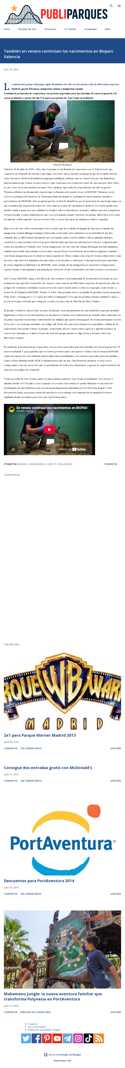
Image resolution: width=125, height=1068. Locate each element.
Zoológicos (64, 464)
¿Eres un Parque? (37, 1026)
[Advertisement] (62, 599)
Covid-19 (51, 464)
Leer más (115, 748)
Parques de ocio (27, 29)
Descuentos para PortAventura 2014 (39, 880)
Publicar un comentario (35, 1012)
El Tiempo (70, 29)
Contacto (33, 1023)
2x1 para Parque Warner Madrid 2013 (40, 735)
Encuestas (50, 29)
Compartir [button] (110, 464)
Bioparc (22, 464)
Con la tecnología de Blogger (64, 1054)
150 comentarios (31, 748)
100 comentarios (31, 780)
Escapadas (91, 29)
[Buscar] (111, 6)
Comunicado (36, 464)
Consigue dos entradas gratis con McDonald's (48, 767)
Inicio (7, 29)
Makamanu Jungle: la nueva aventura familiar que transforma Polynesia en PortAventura (53, 996)
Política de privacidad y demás (44, 1029)
